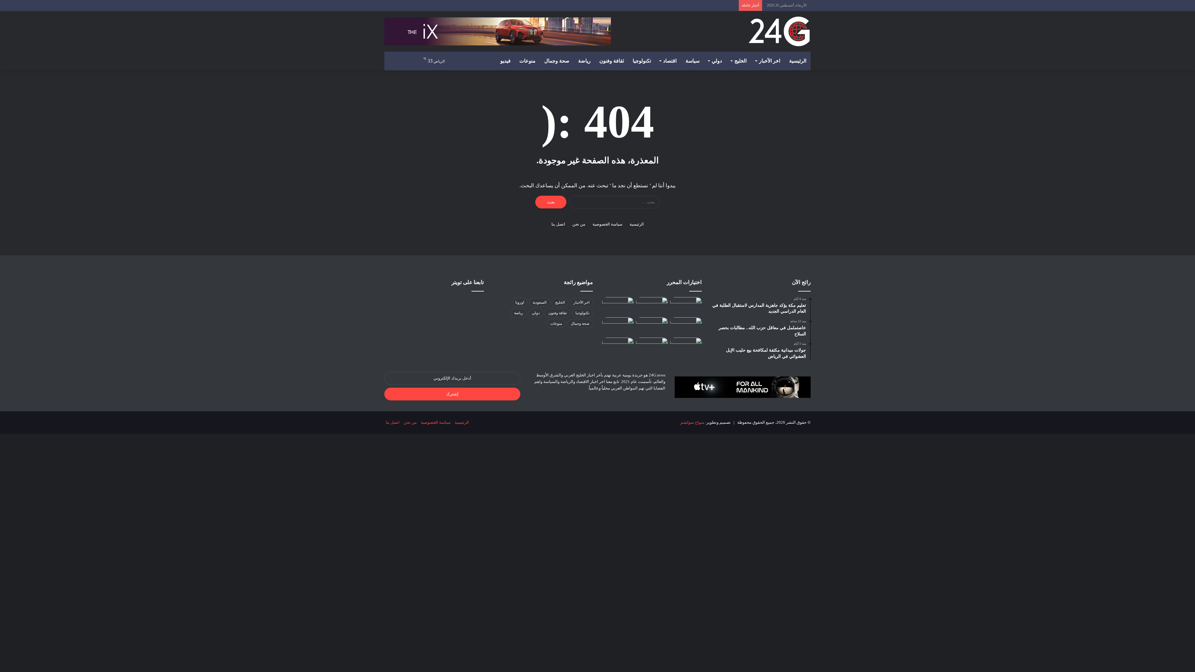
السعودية (539, 302)
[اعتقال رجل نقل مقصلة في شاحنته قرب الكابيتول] (652, 306)
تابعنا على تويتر (468, 282)
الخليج (740, 60)
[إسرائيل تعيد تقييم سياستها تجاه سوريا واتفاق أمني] (652, 326)
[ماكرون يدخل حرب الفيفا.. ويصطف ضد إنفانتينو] (686, 306)
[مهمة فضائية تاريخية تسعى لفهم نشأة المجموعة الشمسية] (618, 326)
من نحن (578, 224)
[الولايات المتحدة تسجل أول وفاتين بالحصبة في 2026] (618, 306)
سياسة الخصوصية (607, 224)
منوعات (527, 60)
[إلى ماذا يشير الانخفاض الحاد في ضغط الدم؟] (686, 326)
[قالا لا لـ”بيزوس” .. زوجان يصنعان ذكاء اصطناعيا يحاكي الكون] (686, 346)
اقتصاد (670, 60)
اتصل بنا (558, 224)
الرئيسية (797, 60)
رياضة (584, 60)
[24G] (779, 31)
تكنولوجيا (642, 60)
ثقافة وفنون (611, 60)
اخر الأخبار (769, 60)
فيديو (505, 60)
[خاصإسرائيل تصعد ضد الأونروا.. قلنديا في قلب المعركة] (652, 346)
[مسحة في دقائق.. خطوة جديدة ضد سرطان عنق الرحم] (618, 346)
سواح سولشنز (692, 422)
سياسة (693, 60)
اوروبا (519, 302)
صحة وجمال (556, 60)
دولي (717, 60)
